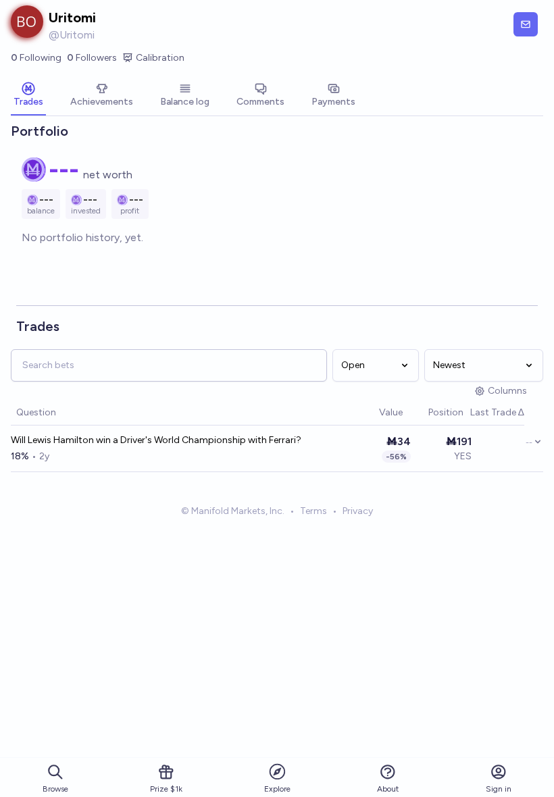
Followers (92, 57)
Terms (313, 511)
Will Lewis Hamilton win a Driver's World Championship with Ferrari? (156, 440)
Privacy (358, 511)
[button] (372, 413)
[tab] (28, 95)
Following (36, 57)
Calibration (160, 57)
